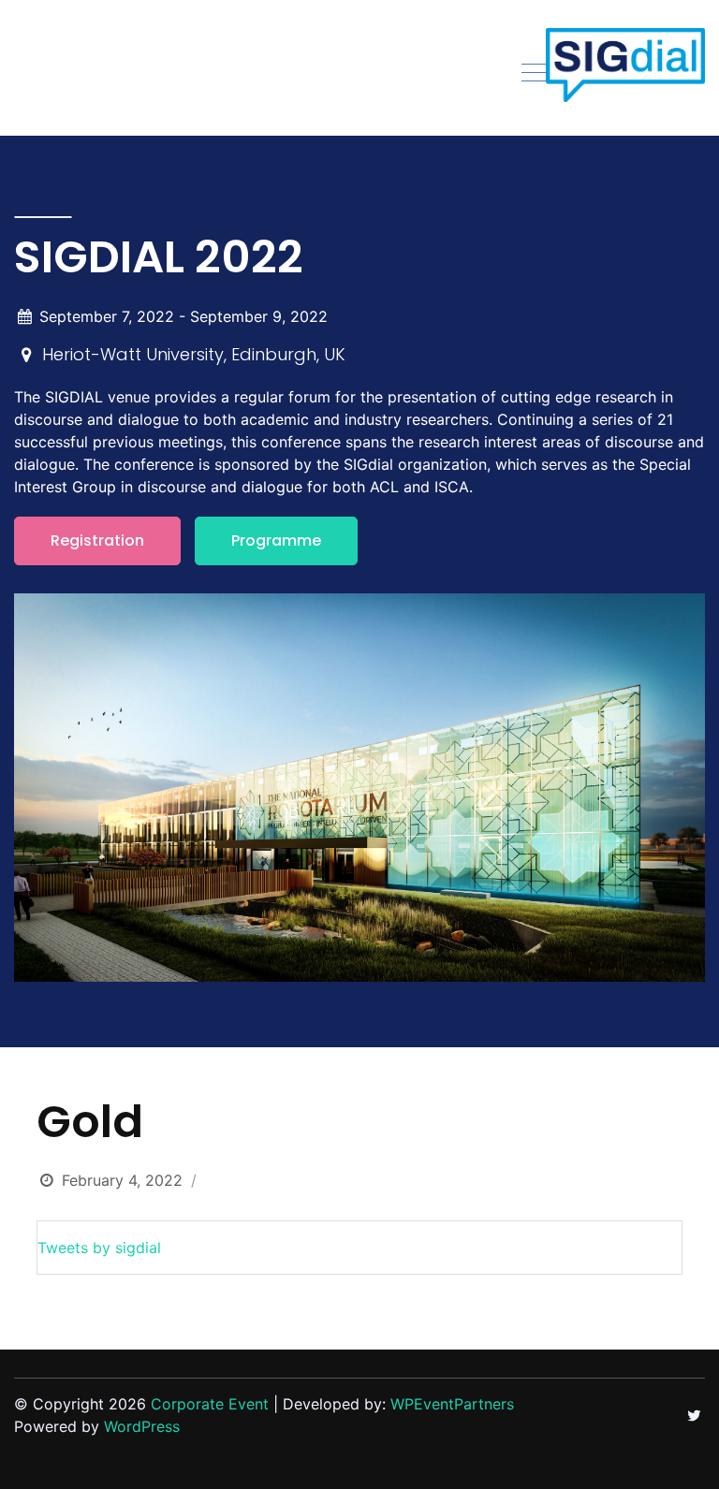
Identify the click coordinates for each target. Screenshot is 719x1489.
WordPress (142, 1426)
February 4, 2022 (122, 1180)
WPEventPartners (452, 1403)
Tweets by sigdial (99, 1247)
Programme (276, 540)
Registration (97, 540)
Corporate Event (210, 1403)
